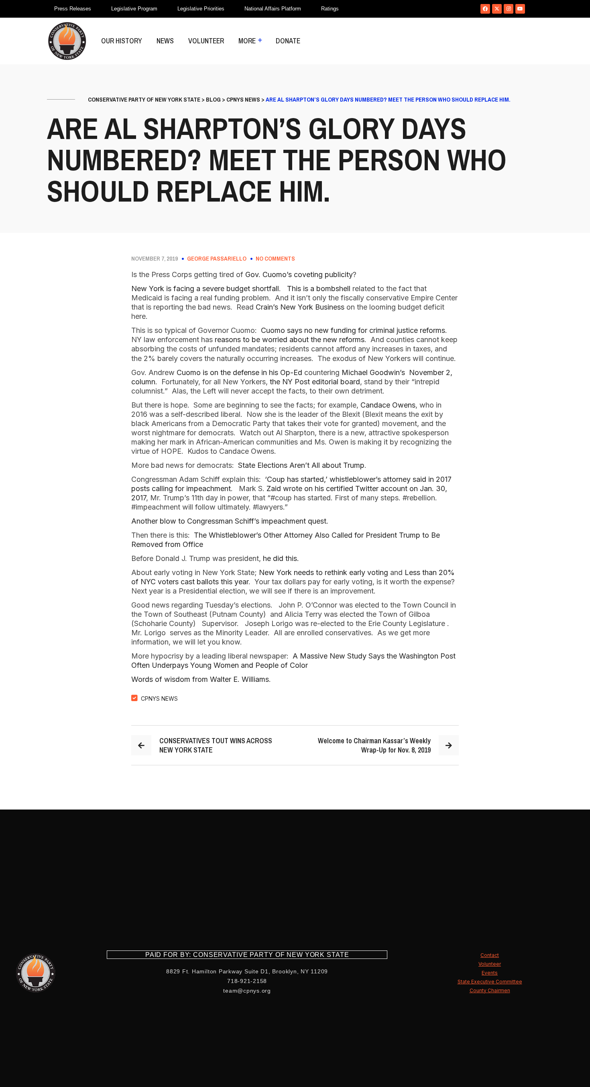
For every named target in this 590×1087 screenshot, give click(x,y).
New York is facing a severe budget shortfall (205, 288)
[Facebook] (485, 9)
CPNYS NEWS (159, 698)
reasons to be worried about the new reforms (289, 339)
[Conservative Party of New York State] (67, 41)
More (247, 41)
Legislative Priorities (200, 9)
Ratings (330, 9)
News (165, 41)
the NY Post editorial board (315, 381)
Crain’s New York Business (300, 307)
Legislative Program (134, 9)
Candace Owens (387, 405)
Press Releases (72, 9)
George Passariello (216, 259)
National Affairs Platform (272, 9)
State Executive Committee (490, 982)
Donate (288, 41)
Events (490, 973)
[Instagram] (508, 9)
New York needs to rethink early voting (323, 572)
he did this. (281, 558)
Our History (121, 41)
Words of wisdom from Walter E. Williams (200, 679)
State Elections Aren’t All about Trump (301, 465)
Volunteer (206, 41)
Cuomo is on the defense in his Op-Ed (239, 372)
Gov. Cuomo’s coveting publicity (299, 274)
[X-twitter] (497, 9)
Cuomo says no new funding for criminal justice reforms (353, 330)
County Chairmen (490, 990)
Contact (489, 955)
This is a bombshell (318, 288)
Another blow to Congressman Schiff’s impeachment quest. (229, 521)
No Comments (275, 259)
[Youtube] (520, 9)
